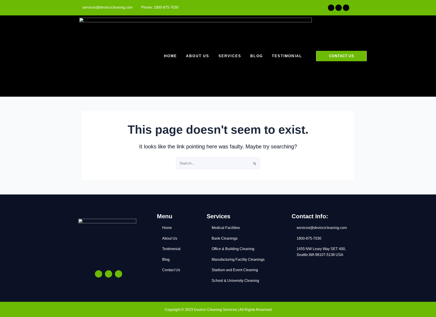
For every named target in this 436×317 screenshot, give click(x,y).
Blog (256, 56)
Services (229, 56)
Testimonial (287, 56)
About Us (197, 56)
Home (170, 56)
